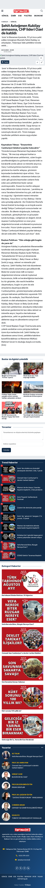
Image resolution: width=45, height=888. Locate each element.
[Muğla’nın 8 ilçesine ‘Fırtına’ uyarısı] (12, 368)
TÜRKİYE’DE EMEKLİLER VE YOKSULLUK (27, 818)
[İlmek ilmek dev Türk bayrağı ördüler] (33, 368)
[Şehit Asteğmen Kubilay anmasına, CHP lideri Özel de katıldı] (22, 57)
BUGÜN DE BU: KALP (19, 777)
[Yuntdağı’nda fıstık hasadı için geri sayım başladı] (33, 408)
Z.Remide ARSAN (18, 805)
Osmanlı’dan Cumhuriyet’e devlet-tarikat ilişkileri (25, 767)
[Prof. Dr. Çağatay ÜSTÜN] (6, 796)
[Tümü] (42, 748)
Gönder (6, 450)
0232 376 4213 (24, 855)
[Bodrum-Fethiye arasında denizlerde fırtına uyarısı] (33, 387)
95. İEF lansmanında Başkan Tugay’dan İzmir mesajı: (10, 416)
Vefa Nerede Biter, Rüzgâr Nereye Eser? (27, 756)
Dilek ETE (16, 815)
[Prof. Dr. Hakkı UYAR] (6, 765)
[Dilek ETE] (6, 817)
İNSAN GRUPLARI (18, 787)
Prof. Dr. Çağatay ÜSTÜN (22, 795)
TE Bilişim (28, 885)
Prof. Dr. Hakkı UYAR (20, 763)
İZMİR (13, 16)
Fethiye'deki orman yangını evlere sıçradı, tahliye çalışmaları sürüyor (11, 396)
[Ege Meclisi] (21, 11)
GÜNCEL (5, 16)
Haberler (4, 22)
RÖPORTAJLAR (22, 879)
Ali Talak (15, 753)
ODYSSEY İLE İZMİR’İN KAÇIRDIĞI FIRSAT (27, 808)
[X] (20, 868)
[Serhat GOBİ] (6, 775)
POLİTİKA (28, 16)
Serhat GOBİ (17, 774)
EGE (20, 16)
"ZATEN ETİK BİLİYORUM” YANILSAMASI (27, 798)
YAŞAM (40, 876)
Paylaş (6, 62)
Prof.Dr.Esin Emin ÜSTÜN (22, 784)
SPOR (34, 876)
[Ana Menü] (2, 11)
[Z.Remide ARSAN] (6, 806)
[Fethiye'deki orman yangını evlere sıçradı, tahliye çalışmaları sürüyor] (12, 387)
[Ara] (42, 11)
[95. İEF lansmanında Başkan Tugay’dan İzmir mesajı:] (12, 408)
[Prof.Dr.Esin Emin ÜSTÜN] (6, 786)
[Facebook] (17, 868)
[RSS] (28, 868)
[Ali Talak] (6, 755)
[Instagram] (24, 868)
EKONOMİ (38, 16)
